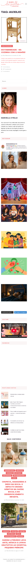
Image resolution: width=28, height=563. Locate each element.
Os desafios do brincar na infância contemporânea (17, 421)
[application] (14, 330)
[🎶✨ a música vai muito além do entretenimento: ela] (14, 217)
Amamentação (9, 470)
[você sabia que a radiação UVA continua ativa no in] (14, 164)
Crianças (10, 473)
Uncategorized (7, 46)
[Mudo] (23, 336)
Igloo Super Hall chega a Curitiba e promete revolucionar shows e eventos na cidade (18, 404)
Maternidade (7, 475)
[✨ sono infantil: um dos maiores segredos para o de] (14, 297)
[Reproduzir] (3, 336)
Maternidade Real (19, 475)
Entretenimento (10, 536)
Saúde (14, 478)
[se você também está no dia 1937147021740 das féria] (14, 191)
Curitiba (22, 531)
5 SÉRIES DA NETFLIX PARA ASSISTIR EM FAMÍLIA (17, 431)
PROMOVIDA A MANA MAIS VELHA (17, 395)
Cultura (14, 531)
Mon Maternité (6, 55)
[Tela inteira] (25, 336)
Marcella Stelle (9, 118)
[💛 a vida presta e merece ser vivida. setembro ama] (14, 244)
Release (20, 536)
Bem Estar (20, 470)
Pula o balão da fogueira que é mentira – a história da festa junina (18, 413)
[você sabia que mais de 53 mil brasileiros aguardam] (14, 270)
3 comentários (6, 71)
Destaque (18, 473)
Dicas (18, 533)
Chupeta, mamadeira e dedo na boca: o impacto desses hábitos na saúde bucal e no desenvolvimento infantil (14, 489)
